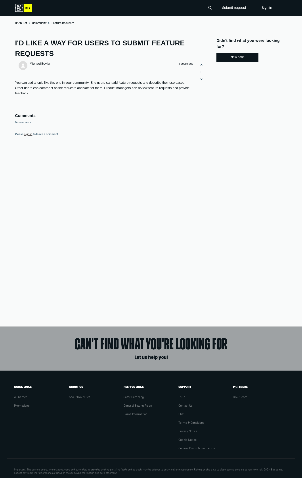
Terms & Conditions (191, 423)
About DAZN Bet (79, 397)
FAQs (181, 397)
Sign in (267, 8)
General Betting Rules (138, 406)
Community (39, 23)
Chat (181, 414)
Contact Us (185, 406)
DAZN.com (240, 397)
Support (184, 387)
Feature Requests (63, 23)
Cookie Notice (187, 440)
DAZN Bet (21, 23)
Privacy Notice (187, 431)
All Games (21, 397)
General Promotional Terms (196, 448)
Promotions (22, 406)
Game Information (135, 414)
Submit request (234, 8)
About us (76, 387)
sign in (28, 134)
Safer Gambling (134, 397)
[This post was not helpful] (201, 79)
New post (237, 57)
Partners (240, 387)
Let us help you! (151, 357)
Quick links (23, 387)
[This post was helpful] (201, 65)
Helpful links (134, 387)
